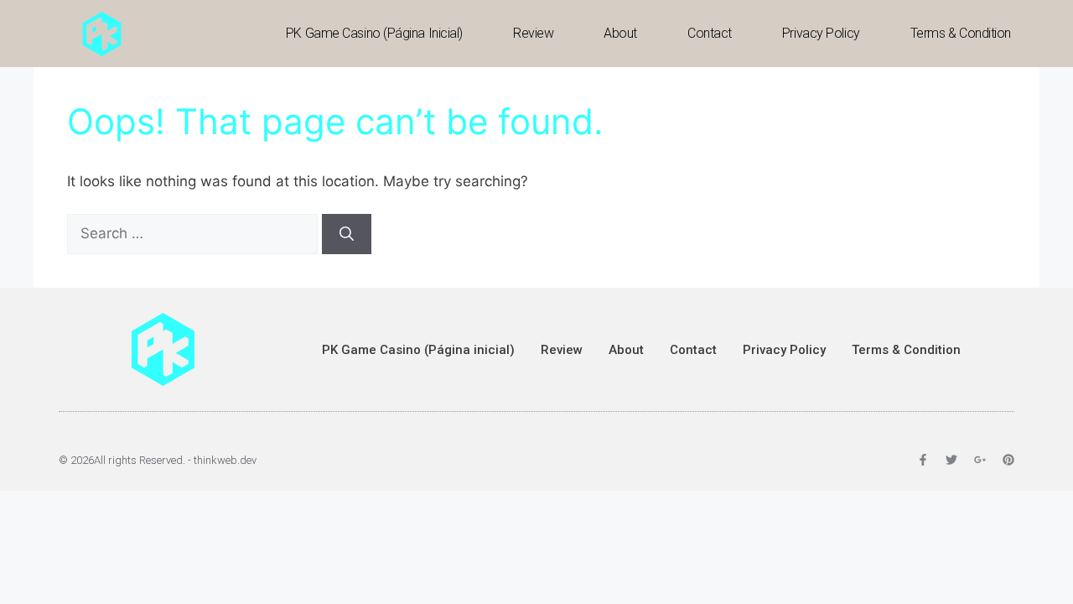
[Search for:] (194, 233)
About (620, 33)
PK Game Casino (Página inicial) (374, 33)
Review (533, 33)
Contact (709, 33)
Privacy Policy (821, 33)
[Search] (346, 234)
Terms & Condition (960, 33)
